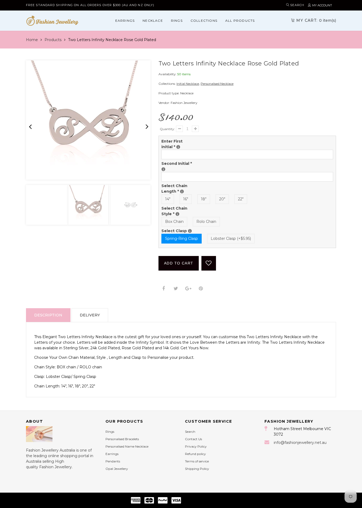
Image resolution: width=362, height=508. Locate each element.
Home (32, 39)
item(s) (316, 20)
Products (53, 39)
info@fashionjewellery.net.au (300, 442)
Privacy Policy (196, 446)
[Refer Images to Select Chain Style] (177, 214)
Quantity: (167, 129)
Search (190, 432)
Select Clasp (178, 230)
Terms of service (197, 461)
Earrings (125, 21)
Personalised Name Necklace (126, 446)
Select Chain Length (178, 188)
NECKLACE (153, 21)
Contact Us (193, 439)
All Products (240, 21)
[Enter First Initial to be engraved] (178, 147)
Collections (204, 21)
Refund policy (195, 454)
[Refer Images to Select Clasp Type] (190, 231)
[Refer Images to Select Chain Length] (182, 191)
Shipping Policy (197, 469)
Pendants (112, 461)
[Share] (163, 289)
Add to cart (178, 263)
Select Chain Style (178, 211)
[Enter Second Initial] (163, 169)
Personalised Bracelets (122, 439)
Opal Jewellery (116, 469)
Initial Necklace (187, 84)
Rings (177, 21)
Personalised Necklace (217, 84)
